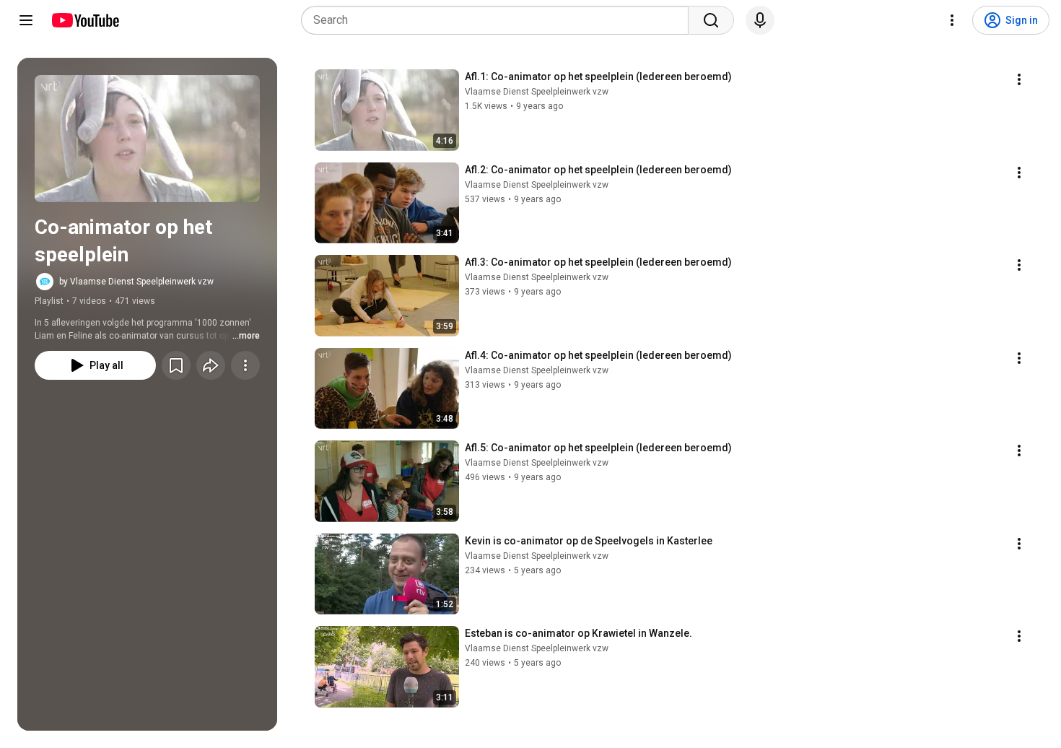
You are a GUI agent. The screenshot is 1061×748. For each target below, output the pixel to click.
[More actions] (245, 365)
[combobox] (499, 20)
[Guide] (26, 20)
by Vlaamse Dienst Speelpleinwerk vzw (136, 282)
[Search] (711, 20)
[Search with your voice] (760, 20)
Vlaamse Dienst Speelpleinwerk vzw (536, 92)
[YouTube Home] (84, 20)
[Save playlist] (176, 365)
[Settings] (952, 20)
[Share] (210, 365)
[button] (147, 138)
